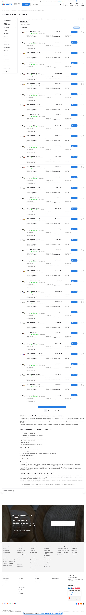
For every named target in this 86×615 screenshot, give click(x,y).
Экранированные (6, 554)
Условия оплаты (38, 580)
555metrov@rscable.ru (59, 1)
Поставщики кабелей (6, 581)
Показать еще (52, 406)
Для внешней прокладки (63, 552)
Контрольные (19, 548)
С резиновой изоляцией (8, 563)
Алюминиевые (6, 550)
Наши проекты (21, 587)
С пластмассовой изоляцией (9, 559)
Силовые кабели (6, 546)
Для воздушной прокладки (63, 548)
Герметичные (46, 557)
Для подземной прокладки (63, 554)
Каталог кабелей (6, 575)
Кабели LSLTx (46, 564)
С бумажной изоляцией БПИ (9, 561)
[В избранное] (83, 27)
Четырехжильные (74, 554)
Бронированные (6, 552)
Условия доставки (38, 581)
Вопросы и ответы (55, 578)
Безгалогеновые (47, 555)
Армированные (47, 566)
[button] (15, 20)
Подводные (32, 557)
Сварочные (32, 555)
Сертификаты (21, 580)
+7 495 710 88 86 (70, 1)
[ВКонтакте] (76, 604)
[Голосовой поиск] (58, 4)
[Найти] (60, 4)
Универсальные (33, 552)
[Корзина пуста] (82, 4)
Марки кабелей (5, 580)
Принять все (48, 613)
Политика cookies (76, 611)
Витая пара (19, 560)
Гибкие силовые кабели (8, 565)
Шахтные (32, 548)
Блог (19, 591)
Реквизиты (21, 593)
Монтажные (32, 550)
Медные (4, 548)
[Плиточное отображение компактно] (78, 19)
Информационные (21, 546)
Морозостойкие (47, 550)
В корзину (74, 32)
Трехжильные (74, 552)
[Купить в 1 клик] (79, 32)
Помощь (53, 575)
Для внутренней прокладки (63, 550)
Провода (3, 585)
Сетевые (18, 562)
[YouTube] (78, 604)
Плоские (5, 557)
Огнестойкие (5, 555)
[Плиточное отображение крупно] (75, 19)
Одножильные (74, 548)
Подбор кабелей (5, 578)
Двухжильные (74, 550)
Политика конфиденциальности (65, 611)
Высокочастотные (20, 552)
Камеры (20, 585)
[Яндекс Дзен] (83, 604)
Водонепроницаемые (48, 559)
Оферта (82, 611)
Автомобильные (33, 554)
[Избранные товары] (77, 4)
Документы (21, 583)
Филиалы (37, 578)
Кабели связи (19, 559)
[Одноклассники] (81, 604)
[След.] (58, 410)
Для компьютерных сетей (22, 554)
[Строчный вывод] (80, 19)
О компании (21, 578)
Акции (3, 583)
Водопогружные (33, 568)
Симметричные (20, 566)
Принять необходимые (56, 613)
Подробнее (42, 613)
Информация (38, 575)
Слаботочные (19, 564)
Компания (21, 575)
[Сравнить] (81, 27)
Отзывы (20, 589)
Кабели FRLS (46, 562)
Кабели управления (21, 550)
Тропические (46, 560)
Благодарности (22, 581)
